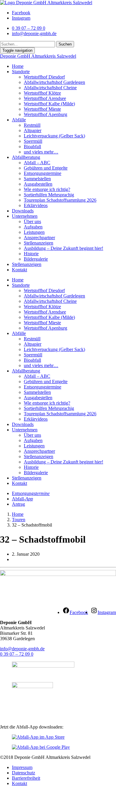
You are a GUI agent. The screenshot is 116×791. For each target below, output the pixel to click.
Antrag (18, 504)
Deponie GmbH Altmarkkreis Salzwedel (38, 56)
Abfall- (22, 498)
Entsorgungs (31, 493)
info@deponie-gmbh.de (22, 648)
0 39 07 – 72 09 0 (16, 654)
